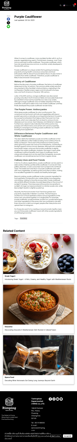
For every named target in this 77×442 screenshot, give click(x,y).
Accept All (67, 436)
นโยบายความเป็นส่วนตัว (45, 436)
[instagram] (54, 399)
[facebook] (50, 399)
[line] (61, 399)
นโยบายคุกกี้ (8, 438)
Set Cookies (56, 436)
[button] (60, 5)
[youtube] (57, 399)
